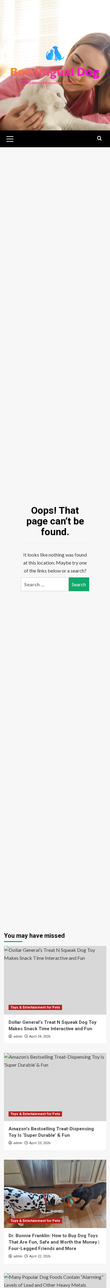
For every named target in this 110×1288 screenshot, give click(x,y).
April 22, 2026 (39, 1256)
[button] (10, 138)
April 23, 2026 (39, 1143)
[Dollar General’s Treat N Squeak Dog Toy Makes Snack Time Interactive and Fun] (55, 980)
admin (17, 1036)
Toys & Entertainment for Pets (35, 1007)
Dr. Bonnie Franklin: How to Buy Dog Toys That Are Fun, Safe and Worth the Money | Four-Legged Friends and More (54, 1242)
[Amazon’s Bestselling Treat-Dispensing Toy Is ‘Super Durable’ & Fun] (55, 1087)
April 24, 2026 (39, 1036)
